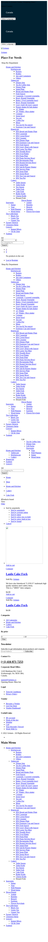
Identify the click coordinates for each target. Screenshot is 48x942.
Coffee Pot (20, 120)
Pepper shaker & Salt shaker (27, 107)
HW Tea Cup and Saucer (25, 176)
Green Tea (15, 218)
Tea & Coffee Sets (23, 85)
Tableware (15, 453)
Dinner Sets (20, 83)
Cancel (8, 524)
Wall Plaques (16, 209)
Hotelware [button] (15, 129)
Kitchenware (16, 455)
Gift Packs (30, 446)
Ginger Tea (15, 220)
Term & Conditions (13, 692)
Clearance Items (12, 225)
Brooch (29, 207)
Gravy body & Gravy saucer (27, 105)
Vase (13, 207)
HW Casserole (21, 134)
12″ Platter (20, 109)
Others (18, 78)
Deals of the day (12, 720)
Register (15, 260)
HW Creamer (21, 138)
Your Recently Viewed (15, 727)
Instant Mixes (16, 229)
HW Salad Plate (22, 165)
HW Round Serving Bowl (26, 163)
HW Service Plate (23, 169)
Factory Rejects (12, 223)
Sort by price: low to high (21, 517)
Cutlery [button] (14, 180)
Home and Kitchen (13, 622)
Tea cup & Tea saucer (24, 125)
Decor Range (11, 892)
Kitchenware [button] (16, 69)
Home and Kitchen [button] (13, 67)
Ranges (19, 71)
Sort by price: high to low (21, 519)
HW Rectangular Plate (24, 160)
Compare (9, 569)
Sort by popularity (18, 510)
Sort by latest (16, 515)
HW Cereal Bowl (22, 136)
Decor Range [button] (26, 200)
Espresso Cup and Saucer (26, 127)
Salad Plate (20, 89)
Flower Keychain (33, 211)
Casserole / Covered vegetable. (28, 96)
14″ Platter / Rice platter (25, 111)
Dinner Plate (20, 87)
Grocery (9, 464)
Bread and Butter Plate (24, 91)
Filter (4, 639)
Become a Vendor (13, 704)
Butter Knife (20, 194)
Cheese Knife (21, 196)
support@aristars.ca (8, 680)
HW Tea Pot (20, 178)
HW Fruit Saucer (22, 145)
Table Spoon (21, 183)
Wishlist (9, 722)
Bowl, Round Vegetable (25, 98)
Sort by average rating (19, 512)
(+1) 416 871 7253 (12, 661)
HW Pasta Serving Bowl (25, 158)
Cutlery (14, 457)
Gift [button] (22, 439)
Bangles (29, 205)
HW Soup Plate (22, 171)
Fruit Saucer (20, 94)
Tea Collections (12, 905)
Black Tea (15, 216)
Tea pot (19, 118)
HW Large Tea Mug (24, 149)
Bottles (18, 74)
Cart (7, 724)
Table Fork (20, 189)
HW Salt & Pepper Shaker (26, 167)
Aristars (4, 52)
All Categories (11, 620)
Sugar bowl (20, 116)
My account (10, 718)
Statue (13, 205)
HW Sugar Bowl (22, 174)
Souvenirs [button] (10, 203)
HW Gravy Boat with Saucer (27, 147)
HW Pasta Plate (22, 156)
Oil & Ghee (15, 231)
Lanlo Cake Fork (17, 574)
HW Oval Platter (22, 154)
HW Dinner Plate (22, 140)
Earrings (29, 209)
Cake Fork (20, 191)
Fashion (9, 234)
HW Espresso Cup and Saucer (27, 143)
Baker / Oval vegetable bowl (27, 100)
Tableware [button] (15, 80)
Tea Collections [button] (12, 214)
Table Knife (20, 185)
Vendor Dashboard (13, 708)
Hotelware (10, 459)
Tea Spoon (20, 187)
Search (4, 245)
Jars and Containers (23, 76)
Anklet (29, 203)
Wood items (15, 211)
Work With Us (11, 729)
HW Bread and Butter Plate (26, 131)
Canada (9, 12)
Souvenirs (10, 881)
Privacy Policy (11, 694)
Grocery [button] (9, 227)
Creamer (19, 114)
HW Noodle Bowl (23, 151)
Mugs (18, 123)
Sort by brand (16, 521)
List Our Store (11, 706)
